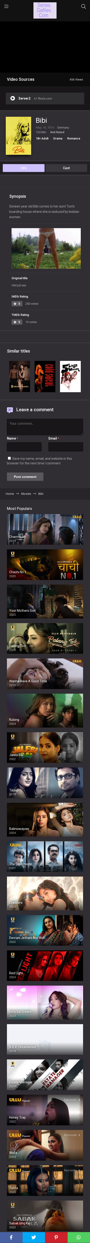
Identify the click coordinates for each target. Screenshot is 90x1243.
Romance (73, 138)
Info (24, 168)
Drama (57, 138)
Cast (66, 168)
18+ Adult (42, 138)
